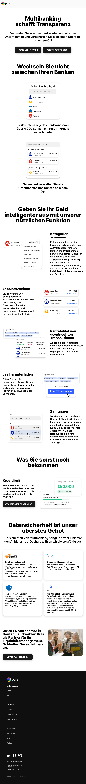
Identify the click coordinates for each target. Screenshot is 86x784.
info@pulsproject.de (13, 769)
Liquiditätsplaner (14, 714)
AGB (8, 738)
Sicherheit (11, 743)
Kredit (9, 709)
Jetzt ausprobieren (57, 50)
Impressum (11, 733)
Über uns (10, 691)
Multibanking (12, 719)
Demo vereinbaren (28, 50)
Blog (9, 695)
